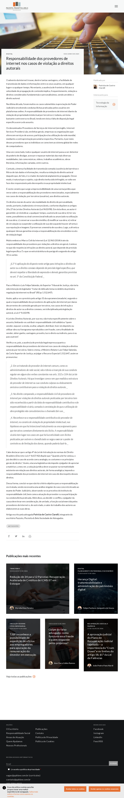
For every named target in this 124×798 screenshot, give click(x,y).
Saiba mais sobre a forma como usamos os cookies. (22, 794)
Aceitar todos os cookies (75, 789)
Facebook (98, 729)
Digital (9, 54)
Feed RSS (98, 741)
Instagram (98, 733)
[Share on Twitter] (16, 536)
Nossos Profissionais (16, 745)
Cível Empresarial (18, 626)
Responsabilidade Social (18, 733)
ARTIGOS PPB (13, 526)
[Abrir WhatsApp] (118, 792)
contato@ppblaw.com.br (18, 779)
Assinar (113, 763)
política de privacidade (31, 769)
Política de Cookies (44, 741)
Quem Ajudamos (14, 741)
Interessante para (100, 95)
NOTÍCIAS (38, 666)
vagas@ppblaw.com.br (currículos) (23, 775)
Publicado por (99, 80)
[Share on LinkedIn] (23, 536)
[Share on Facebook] (9, 536)
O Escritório (12, 729)
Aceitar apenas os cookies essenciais (105, 789)
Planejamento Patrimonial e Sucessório (95, 571)
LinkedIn (97, 737)
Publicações (41, 729)
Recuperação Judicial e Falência (97, 625)
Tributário (15, 568)
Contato (39, 733)
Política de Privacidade (46, 737)
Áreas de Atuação (15, 737)
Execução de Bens (17, 624)
